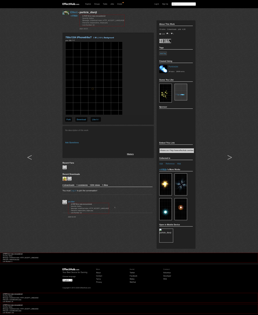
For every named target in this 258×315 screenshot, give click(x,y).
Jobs (112, 4)
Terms (98, 279)
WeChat (133, 282)
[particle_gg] (181, 184)
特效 (179, 163)
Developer (167, 275)
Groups (97, 4)
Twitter (132, 272)
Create (119, 4)
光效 (161, 163)
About (98, 272)
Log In (156, 4)
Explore (88, 4)
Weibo (132, 279)
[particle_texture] (181, 92)
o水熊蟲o (74, 15)
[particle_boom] (181, 209)
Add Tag (163, 53)
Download (81, 119)
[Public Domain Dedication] (165, 42)
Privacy (99, 282)
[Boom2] (165, 93)
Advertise (167, 272)
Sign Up (165, 4)
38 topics (172, 71)
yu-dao (71, 201)
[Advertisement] (172, 124)
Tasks (105, 4)
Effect (73, 12)
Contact (99, 275)
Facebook (133, 275)
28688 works (180, 71)
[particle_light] (165, 184)
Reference (170, 163)
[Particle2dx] (163, 69)
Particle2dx (173, 66)
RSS (165, 279)
